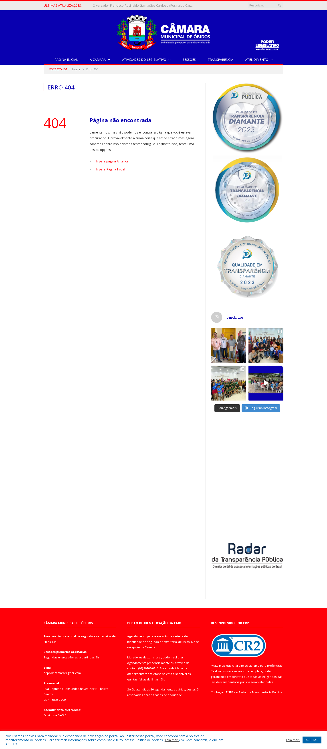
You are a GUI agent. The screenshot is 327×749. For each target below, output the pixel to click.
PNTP (229, 692)
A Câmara (98, 59)
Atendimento (256, 59)
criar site (238, 666)
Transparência (220, 59)
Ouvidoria (50, 715)
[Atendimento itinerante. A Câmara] (228, 345)
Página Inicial (66, 59)
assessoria (241, 671)
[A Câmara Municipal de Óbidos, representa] (266, 383)
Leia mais (172, 740)
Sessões (189, 59)
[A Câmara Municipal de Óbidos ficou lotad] (228, 383)
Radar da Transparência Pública (260, 692)
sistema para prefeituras (266, 666)
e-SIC (62, 715)
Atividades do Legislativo (144, 59)
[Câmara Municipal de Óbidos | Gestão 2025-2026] (163, 31)
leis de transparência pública (230, 682)
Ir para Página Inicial (110, 169)
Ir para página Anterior (112, 161)
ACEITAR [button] (312, 740)
